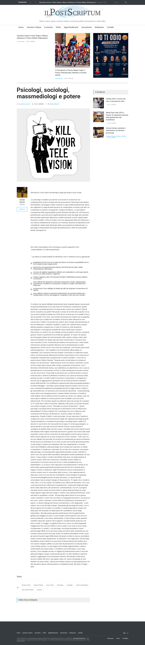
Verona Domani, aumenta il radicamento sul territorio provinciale (115, 130)
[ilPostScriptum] (72, 15)
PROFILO (22, 209)
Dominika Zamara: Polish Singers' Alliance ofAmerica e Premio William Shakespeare (67, 2)
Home (21, 27)
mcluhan (39, 590)
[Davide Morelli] (22, 192)
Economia (48, 27)
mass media (50, 585)
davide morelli (25, 104)
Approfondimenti (71, 27)
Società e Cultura (34, 27)
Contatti (110, 27)
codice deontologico (82, 585)
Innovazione (86, 27)
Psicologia (60, 585)
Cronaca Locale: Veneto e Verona (116, 136)
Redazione (99, 27)
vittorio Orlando (38, 585)
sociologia (70, 585)
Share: (19, 577)
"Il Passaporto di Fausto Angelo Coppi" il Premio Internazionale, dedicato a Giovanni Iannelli (71, 72)
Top (124, 633)
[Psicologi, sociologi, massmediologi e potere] (53, 145)
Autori (118, 638)
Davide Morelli (54, 104)
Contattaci (125, 638)
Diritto (58, 27)
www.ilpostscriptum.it (79, 638)
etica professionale (27, 590)
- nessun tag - (21, 41)
